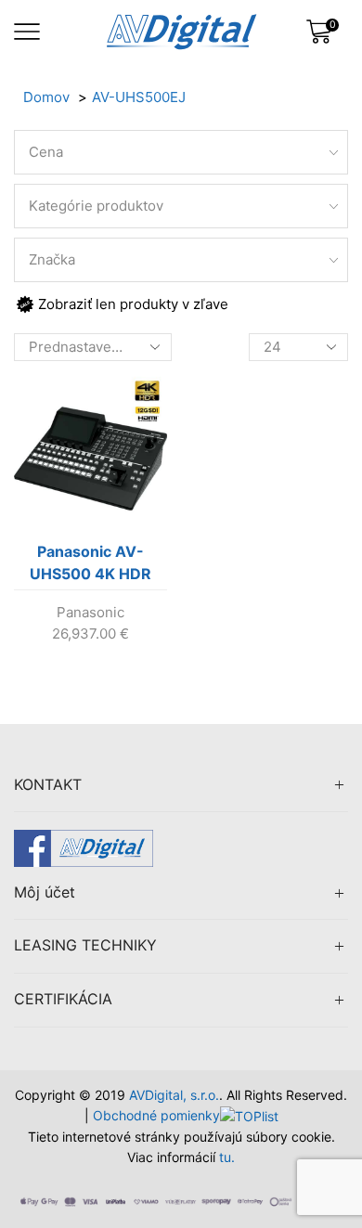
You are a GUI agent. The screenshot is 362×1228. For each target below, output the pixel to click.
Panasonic (90, 612)
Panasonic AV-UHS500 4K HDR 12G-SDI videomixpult (90, 566)
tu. (227, 1157)
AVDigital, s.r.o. (174, 1095)
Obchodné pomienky (156, 1115)
